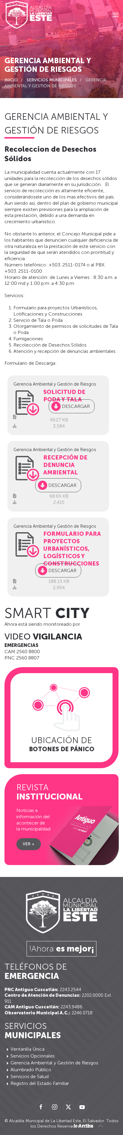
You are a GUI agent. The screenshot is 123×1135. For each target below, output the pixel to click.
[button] (116, 15)
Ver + (29, 844)
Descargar (76, 406)
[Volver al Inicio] (28, 15)
